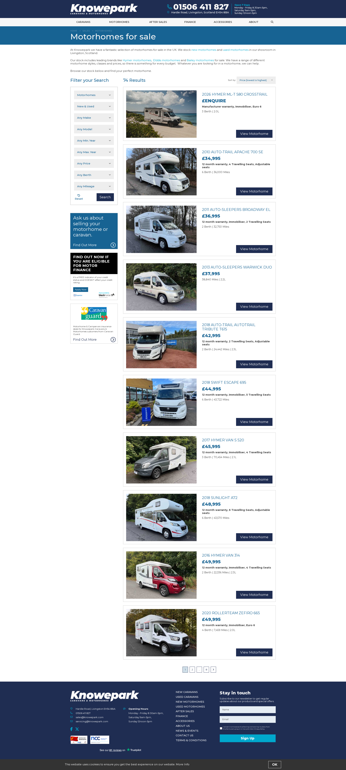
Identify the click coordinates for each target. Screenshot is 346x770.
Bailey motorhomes (200, 60)
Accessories (223, 22)
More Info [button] (182, 764)
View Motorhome (254, 134)
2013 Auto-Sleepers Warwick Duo (237, 267)
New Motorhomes (190, 701)
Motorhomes (119, 22)
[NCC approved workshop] (79, 740)
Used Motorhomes (190, 706)
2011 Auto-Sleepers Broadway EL (236, 209)
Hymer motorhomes (137, 60)
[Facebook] (71, 729)
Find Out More (85, 245)
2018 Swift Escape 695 (224, 382)
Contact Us (184, 735)
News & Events (187, 730)
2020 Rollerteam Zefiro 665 (231, 613)
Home (73, 31)
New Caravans (187, 692)
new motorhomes (203, 50)
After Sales (158, 22)
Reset (79, 198)
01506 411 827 (83, 713)
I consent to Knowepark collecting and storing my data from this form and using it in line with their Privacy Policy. (246, 728)
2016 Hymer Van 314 (221, 555)
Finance (190, 22)
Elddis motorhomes (166, 60)
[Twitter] (77, 729)
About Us (183, 726)
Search (105, 197)
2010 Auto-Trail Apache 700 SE (232, 152)
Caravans (83, 22)
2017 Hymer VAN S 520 (223, 440)
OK (274, 765)
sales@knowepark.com (89, 717)
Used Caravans (187, 697)
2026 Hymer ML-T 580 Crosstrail (234, 94)
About (253, 22)
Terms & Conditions (191, 740)
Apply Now (80, 289)
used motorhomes (236, 50)
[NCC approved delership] (99, 740)
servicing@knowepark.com (92, 721)
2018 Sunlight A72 (220, 498)
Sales (86, 31)
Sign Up (247, 738)
